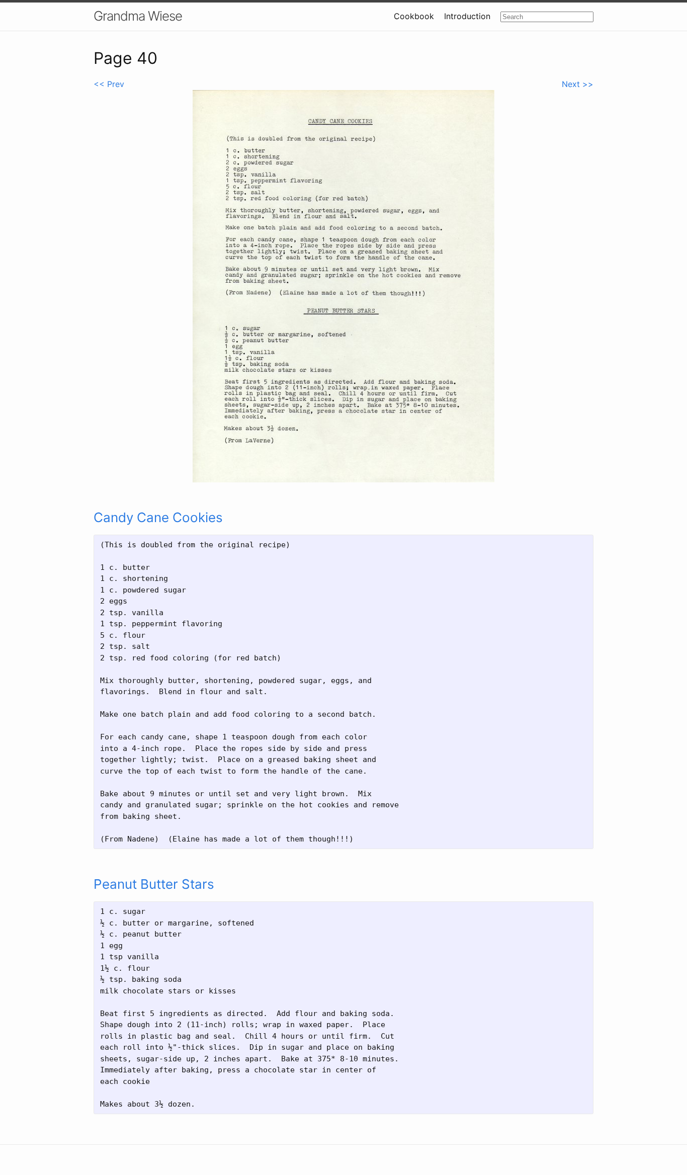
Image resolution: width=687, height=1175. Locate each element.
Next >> (577, 84)
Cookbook (414, 16)
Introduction (467, 16)
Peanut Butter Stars (154, 884)
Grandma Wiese (138, 16)
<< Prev (109, 84)
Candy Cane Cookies (158, 517)
